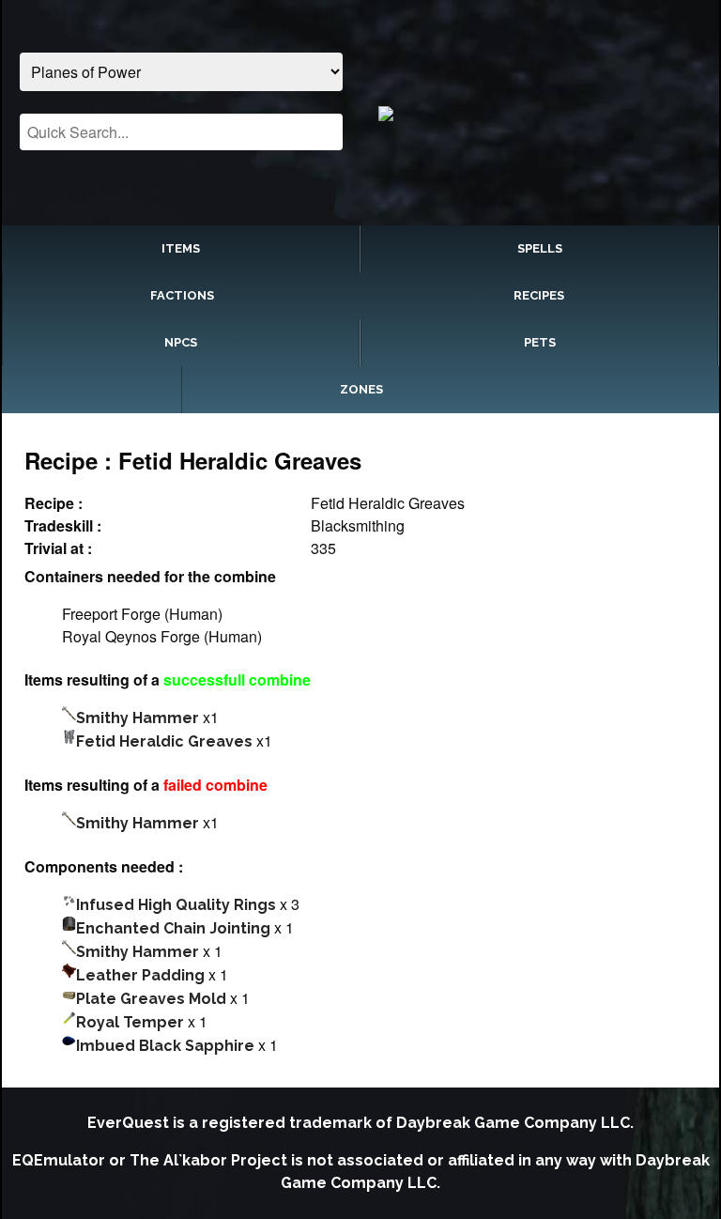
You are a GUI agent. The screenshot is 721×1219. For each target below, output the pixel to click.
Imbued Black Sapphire (165, 1046)
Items (180, 248)
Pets (540, 342)
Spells (539, 248)
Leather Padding (140, 975)
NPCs (180, 342)
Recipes (539, 295)
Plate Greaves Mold (151, 999)
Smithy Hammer (137, 718)
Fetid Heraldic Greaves (164, 741)
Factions (182, 295)
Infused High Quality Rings (176, 905)
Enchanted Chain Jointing (173, 928)
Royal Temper (130, 1022)
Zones (361, 389)
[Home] (539, 112)
